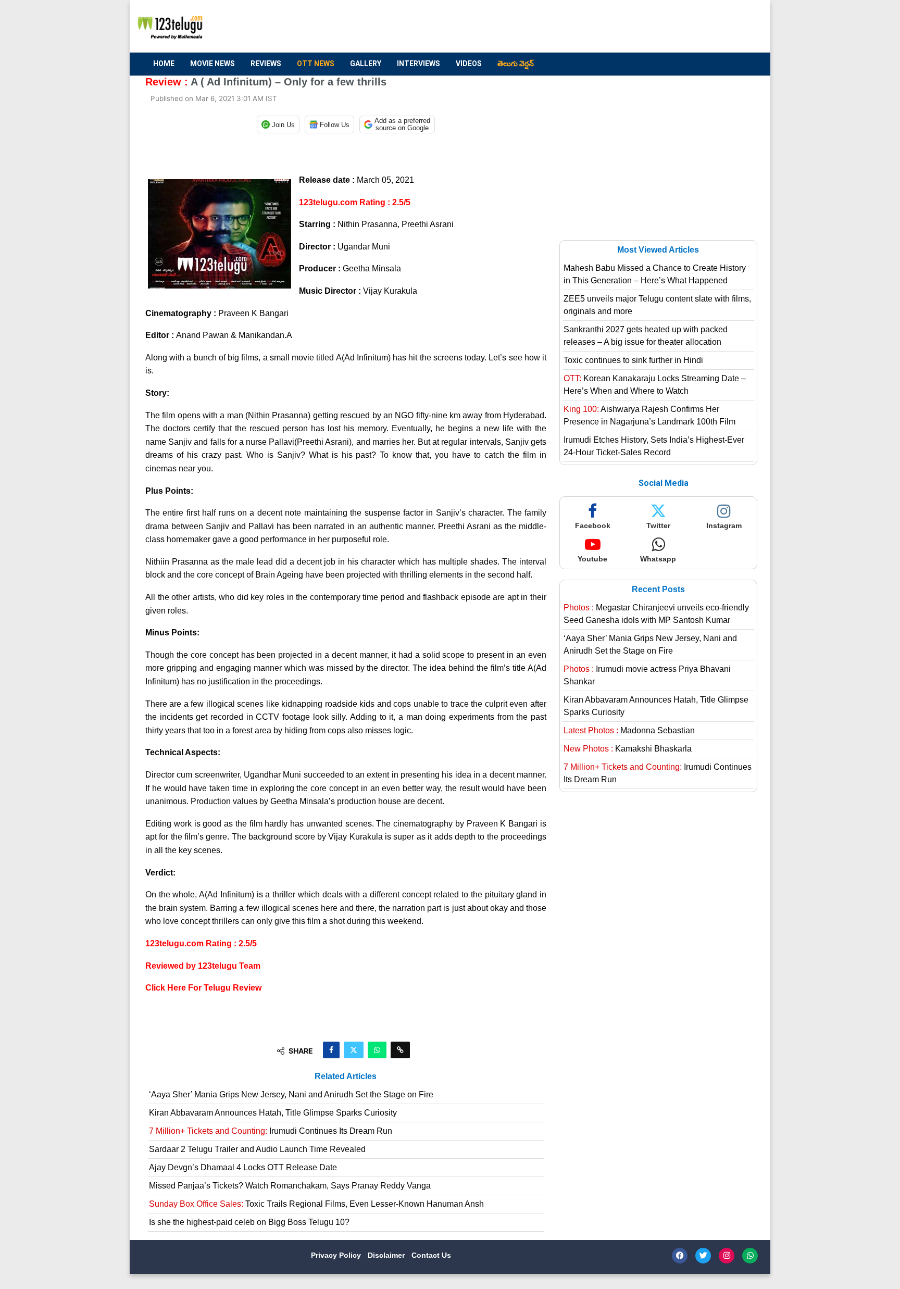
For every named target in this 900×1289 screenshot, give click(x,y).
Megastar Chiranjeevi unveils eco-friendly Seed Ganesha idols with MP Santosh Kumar (656, 613)
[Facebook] (680, 1255)
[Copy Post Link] (400, 1050)
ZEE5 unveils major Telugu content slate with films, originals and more (657, 305)
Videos (469, 63)
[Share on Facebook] (331, 1050)
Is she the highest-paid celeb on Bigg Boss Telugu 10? (249, 1222)
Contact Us (431, 1255)
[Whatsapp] (750, 1255)
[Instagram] (726, 1255)
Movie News (212, 63)
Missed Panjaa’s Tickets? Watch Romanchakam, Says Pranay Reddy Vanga (290, 1185)
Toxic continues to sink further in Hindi (633, 360)
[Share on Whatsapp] (377, 1050)
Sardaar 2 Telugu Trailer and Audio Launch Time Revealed (257, 1149)
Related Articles (346, 1076)
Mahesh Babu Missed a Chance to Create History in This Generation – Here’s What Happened (655, 274)
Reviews (266, 63)
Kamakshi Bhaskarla (628, 748)
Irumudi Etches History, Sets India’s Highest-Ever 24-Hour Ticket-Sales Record (654, 446)
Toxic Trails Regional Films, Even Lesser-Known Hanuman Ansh (316, 1203)
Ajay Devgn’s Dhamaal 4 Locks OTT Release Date (243, 1167)
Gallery (365, 63)
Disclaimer (387, 1255)
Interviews (418, 63)
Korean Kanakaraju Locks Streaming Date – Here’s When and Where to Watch (655, 384)
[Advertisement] (565, 26)
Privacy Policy (337, 1255)
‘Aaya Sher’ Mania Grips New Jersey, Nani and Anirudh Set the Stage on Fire (291, 1094)
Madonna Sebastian (629, 730)
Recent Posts (658, 589)
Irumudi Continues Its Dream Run (270, 1131)
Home (163, 63)
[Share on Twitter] (354, 1050)
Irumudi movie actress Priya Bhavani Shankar (647, 675)
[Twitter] (703, 1255)
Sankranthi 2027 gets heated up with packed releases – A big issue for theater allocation (646, 335)
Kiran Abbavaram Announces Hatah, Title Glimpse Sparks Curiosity (273, 1112)
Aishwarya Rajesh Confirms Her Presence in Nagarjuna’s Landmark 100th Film (649, 415)
